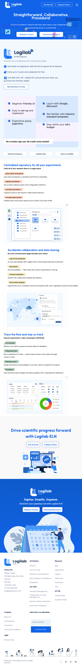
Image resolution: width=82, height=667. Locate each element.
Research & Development (39, 574)
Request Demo (64, 5)
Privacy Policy (9, 640)
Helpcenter (59, 578)
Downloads (59, 582)
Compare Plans (50, 445)
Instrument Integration (38, 606)
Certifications (9, 621)
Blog (56, 566)
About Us (7, 617)
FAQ (56, 587)
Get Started (48, 5)
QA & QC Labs (35, 570)
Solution (33, 566)
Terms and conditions (12, 629)
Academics (34, 582)
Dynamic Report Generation (40, 601)
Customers (8, 625)
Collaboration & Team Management (38, 596)
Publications (59, 570)
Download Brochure (51, 34)
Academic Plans (61, 600)
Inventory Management (38, 591)
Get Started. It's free (16, 87)
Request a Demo (27, 34)
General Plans (60, 596)
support (58, 574)
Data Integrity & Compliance (40, 578)
